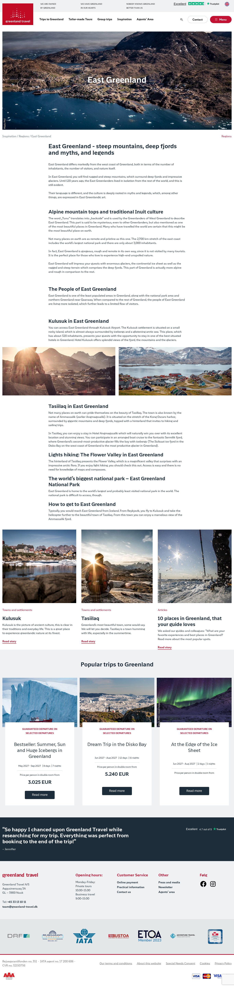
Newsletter (165, 887)
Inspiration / (10, 136)
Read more (40, 795)
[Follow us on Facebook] (203, 883)
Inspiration (124, 19)
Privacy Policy (223, 964)
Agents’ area (166, 892)
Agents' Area (145, 19)
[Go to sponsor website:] (18, 936)
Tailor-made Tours (80, 19)
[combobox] (227, 4)
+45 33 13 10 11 (17, 902)
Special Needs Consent (180, 964)
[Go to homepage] (17, 14)
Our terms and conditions (116, 964)
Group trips (104, 19)
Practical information (130, 887)
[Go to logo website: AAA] (9, 976)
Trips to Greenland (51, 19)
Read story (9, 641)
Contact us (124, 892)
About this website (149, 964)
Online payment (127, 882)
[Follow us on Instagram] (213, 883)
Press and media (169, 882)
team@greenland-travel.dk (20, 907)
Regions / (25, 136)
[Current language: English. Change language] (227, 4)
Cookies (205, 964)
